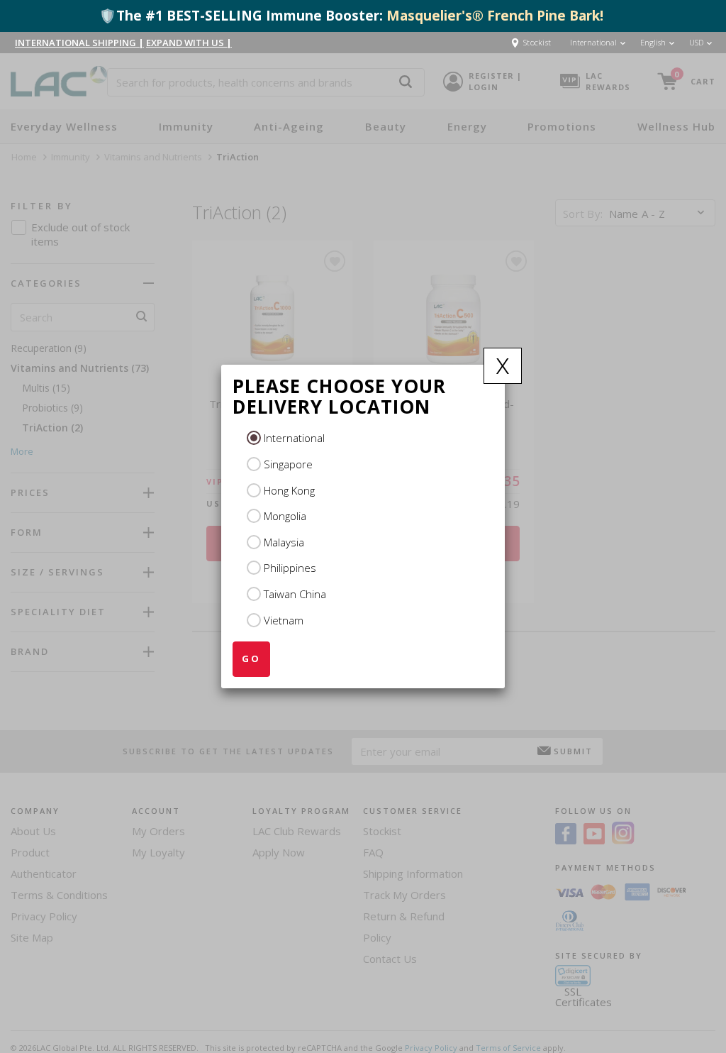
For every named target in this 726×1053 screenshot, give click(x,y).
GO (251, 658)
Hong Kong (289, 490)
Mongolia (285, 516)
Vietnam (283, 620)
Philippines (290, 568)
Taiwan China (295, 594)
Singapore (288, 464)
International (294, 438)
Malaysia (284, 542)
